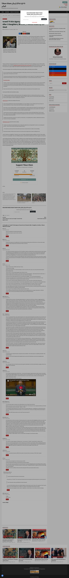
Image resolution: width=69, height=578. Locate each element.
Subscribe (44, 19)
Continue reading (34, 22)
